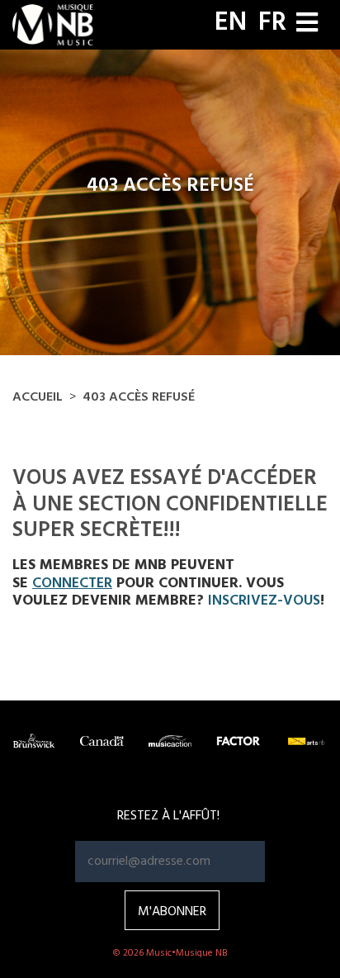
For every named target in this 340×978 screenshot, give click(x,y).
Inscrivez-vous (264, 601)
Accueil (37, 397)
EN (231, 23)
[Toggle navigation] (307, 24)
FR (272, 23)
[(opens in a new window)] (33, 741)
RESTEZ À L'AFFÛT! (168, 816)
